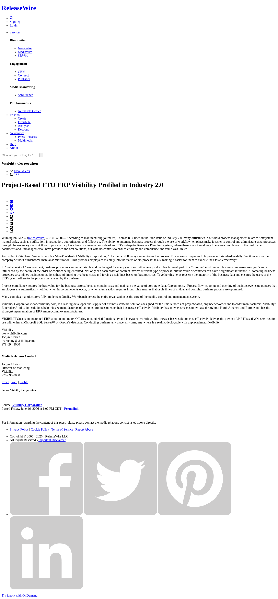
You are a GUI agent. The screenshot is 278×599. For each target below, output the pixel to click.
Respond (23, 129)
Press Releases (27, 136)
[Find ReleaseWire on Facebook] (46, 514)
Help (13, 144)
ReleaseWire (19, 8)
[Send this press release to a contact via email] (11, 201)
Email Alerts (22, 171)
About (14, 147)
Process (15, 114)
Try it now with (19, 595)
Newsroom (17, 133)
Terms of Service (62, 429)
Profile (24, 382)
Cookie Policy (40, 429)
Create (22, 118)
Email (5, 382)
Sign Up (15, 21)
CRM (21, 71)
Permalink (71, 408)
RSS (16, 174)
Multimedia (25, 140)
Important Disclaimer (52, 440)
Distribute (24, 122)
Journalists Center (29, 111)
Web (14, 382)
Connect (23, 75)
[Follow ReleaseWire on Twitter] (120, 514)
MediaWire (25, 52)
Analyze (23, 125)
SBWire (23, 55)
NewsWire (25, 48)
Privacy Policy (19, 429)
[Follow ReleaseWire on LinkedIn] (46, 588)
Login (14, 25)
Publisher (24, 79)
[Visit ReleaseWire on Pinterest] (194, 514)
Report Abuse (84, 429)
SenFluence (25, 95)
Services (15, 32)
